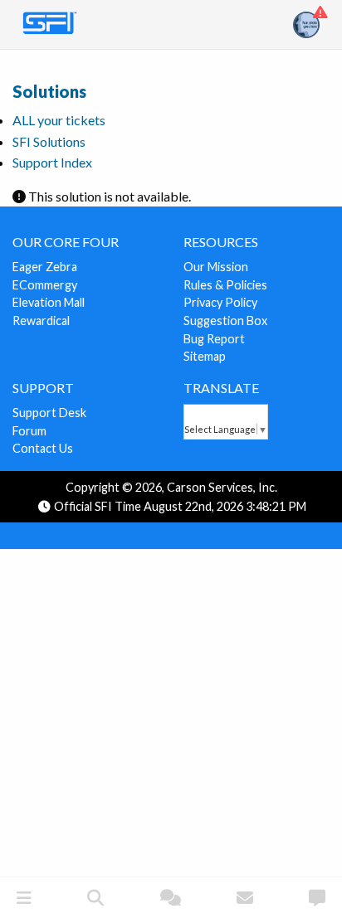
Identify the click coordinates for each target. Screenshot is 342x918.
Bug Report (214, 339)
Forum (29, 431)
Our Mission (215, 267)
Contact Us (42, 448)
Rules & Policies (225, 285)
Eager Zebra (44, 267)
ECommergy (44, 285)
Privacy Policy (220, 302)
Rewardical (41, 320)
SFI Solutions (49, 141)
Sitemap (204, 356)
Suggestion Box (225, 320)
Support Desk (49, 413)
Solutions (49, 91)
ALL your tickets (58, 120)
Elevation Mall (48, 302)
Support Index (52, 162)
